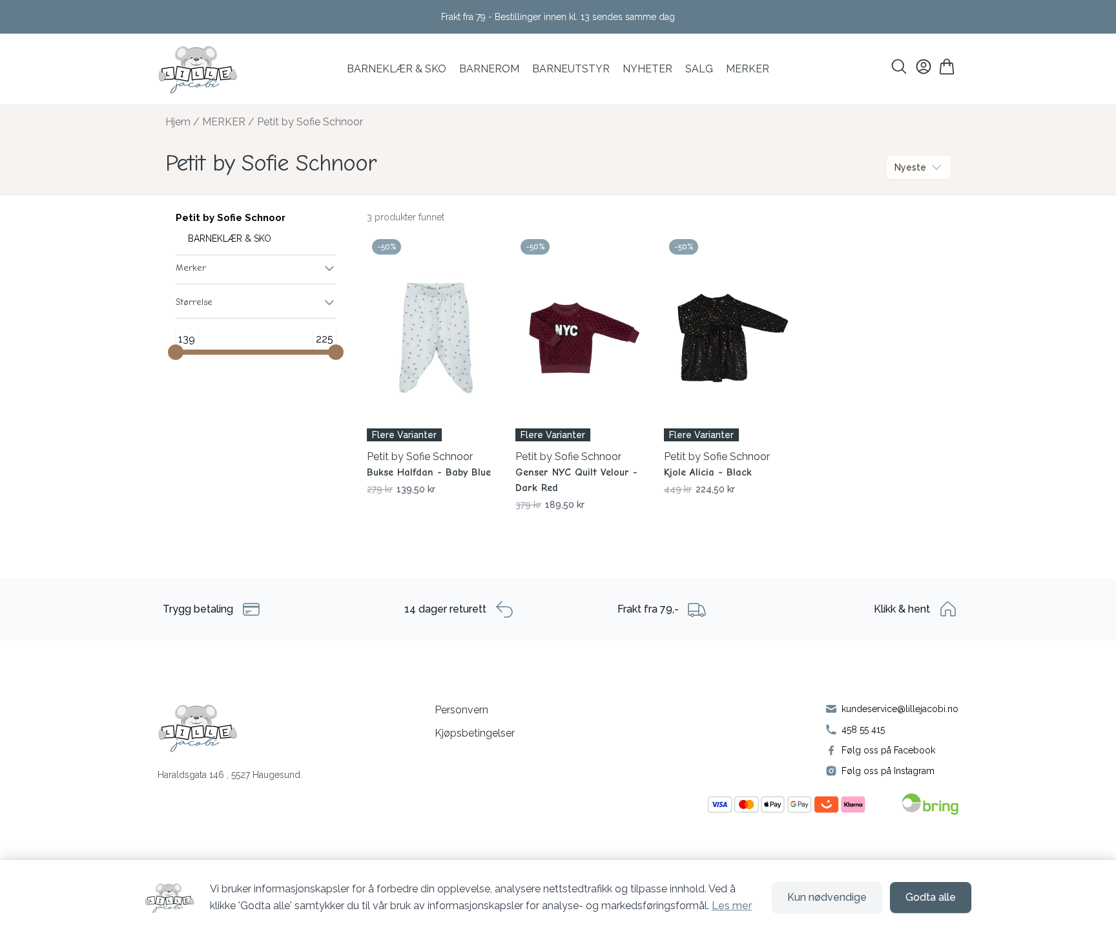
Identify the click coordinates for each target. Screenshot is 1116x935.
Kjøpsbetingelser (475, 733)
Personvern (461, 710)
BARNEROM (489, 69)
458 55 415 (863, 729)
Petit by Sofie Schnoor (310, 122)
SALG (699, 69)
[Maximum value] (336, 352)
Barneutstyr (571, 69)
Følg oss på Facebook (888, 750)
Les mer (732, 905)
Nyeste (910, 167)
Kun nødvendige (827, 897)
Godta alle (930, 897)
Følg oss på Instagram (888, 771)
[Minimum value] (175, 352)
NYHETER (647, 69)
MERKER (747, 69)
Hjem (178, 122)
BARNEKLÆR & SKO (396, 69)
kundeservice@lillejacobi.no (900, 709)
